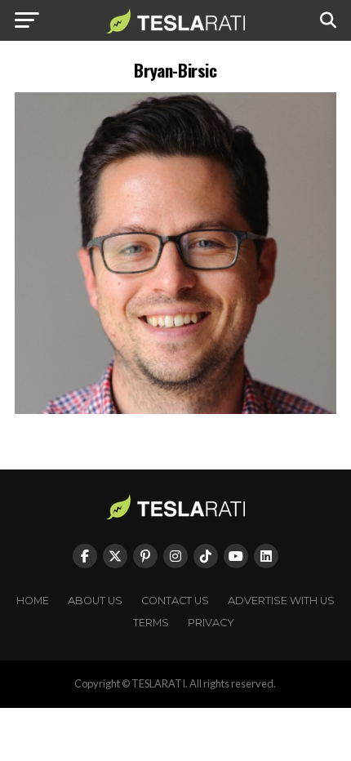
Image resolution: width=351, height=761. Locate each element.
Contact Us (175, 600)
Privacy (211, 622)
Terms (151, 622)
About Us (95, 600)
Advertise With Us (281, 600)
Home (32, 600)
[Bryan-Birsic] (175, 409)
